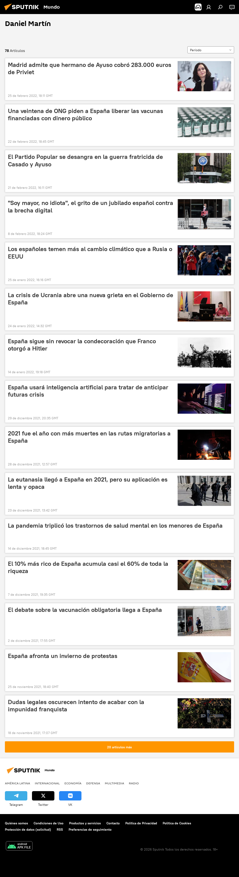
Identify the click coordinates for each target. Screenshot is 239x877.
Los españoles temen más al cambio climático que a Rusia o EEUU (90, 252)
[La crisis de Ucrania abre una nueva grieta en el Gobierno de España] (204, 306)
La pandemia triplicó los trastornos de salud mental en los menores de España (115, 525)
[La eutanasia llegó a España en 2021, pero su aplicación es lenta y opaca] (204, 491)
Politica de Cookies (177, 823)
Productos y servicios (85, 823)
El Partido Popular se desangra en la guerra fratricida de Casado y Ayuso (85, 160)
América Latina (17, 783)
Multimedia (114, 783)
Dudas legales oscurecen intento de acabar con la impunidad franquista (76, 705)
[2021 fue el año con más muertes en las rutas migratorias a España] (204, 445)
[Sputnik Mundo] (22, 11)
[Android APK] (19, 846)
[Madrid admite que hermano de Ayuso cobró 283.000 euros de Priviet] (204, 76)
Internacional (47, 783)
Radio (134, 783)
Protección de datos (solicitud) (28, 829)
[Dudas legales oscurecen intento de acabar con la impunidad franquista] (204, 713)
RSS (60, 829)
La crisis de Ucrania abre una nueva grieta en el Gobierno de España (90, 298)
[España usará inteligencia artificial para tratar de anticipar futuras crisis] (204, 399)
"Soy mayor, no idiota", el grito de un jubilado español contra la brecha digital (90, 206)
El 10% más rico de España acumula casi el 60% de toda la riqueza (88, 567)
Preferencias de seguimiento (90, 829)
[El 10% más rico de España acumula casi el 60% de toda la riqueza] (204, 575)
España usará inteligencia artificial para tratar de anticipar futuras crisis (88, 391)
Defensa (93, 783)
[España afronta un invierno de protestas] (204, 667)
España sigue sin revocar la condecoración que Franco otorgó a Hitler (82, 344)
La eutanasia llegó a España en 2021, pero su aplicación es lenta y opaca (88, 483)
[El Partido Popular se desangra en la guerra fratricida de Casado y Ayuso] (204, 168)
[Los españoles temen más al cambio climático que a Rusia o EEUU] (204, 260)
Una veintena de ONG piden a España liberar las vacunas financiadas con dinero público (85, 114)
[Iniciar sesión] (208, 7)
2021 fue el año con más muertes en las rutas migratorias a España (89, 437)
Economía (72, 783)
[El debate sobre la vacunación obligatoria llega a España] (204, 621)
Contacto (113, 823)
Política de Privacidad (141, 823)
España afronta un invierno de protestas (62, 656)
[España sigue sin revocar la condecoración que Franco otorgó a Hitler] (204, 352)
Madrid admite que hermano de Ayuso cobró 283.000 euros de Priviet (89, 68)
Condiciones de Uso (48, 823)
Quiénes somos (16, 823)
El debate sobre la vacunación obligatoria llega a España (85, 610)
